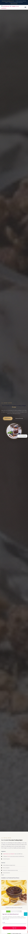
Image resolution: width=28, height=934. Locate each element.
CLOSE (25, 914)
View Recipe (8, 418)
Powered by (8, 1)
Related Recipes (19, 418)
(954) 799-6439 (14, 3)
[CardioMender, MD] (12, 7)
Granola (8, 856)
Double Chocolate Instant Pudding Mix (8, 853)
